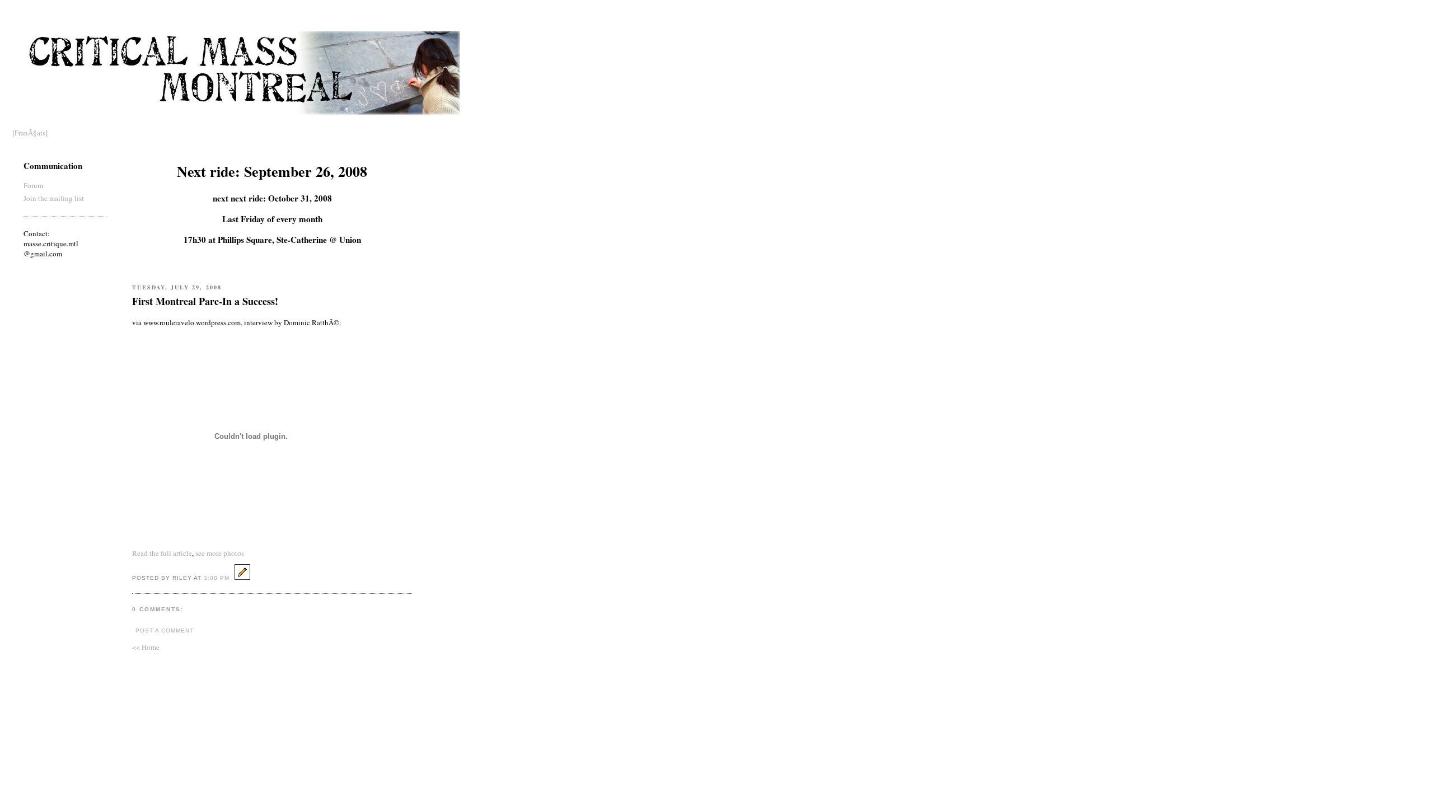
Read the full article (162, 553)
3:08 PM (217, 578)
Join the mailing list (54, 198)
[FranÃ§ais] (30, 133)
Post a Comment (164, 630)
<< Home (146, 647)
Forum (33, 185)
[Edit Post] (242, 577)
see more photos (219, 553)
